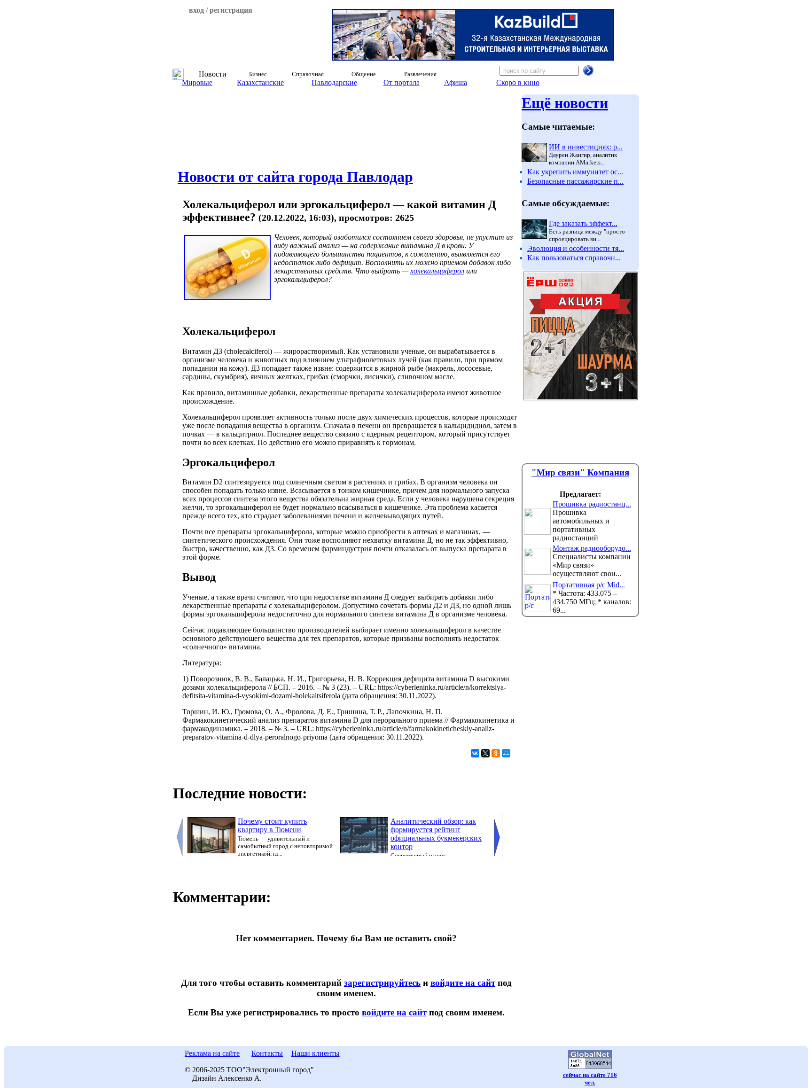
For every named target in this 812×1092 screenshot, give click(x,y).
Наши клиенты (315, 1053)
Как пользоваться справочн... (574, 258)
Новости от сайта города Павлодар (295, 176)
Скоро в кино (517, 82)
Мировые (197, 82)
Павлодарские (334, 82)
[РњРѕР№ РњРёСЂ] (506, 753)
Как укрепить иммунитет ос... (575, 172)
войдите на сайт (462, 983)
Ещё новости (565, 102)
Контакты (267, 1053)
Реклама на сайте (212, 1053)
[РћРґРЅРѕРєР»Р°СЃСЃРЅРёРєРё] (496, 753)
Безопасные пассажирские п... (575, 181)
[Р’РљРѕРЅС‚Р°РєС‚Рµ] (475, 753)
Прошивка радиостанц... (592, 504)
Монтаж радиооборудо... (592, 548)
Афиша (455, 82)
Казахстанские (260, 82)
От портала (401, 82)
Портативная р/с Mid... (589, 585)
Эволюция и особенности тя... (575, 248)
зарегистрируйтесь (382, 983)
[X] (485, 753)
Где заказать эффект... (583, 223)
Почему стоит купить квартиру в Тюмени (272, 825)
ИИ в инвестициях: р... (586, 147)
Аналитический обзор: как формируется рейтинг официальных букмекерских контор (436, 833)
